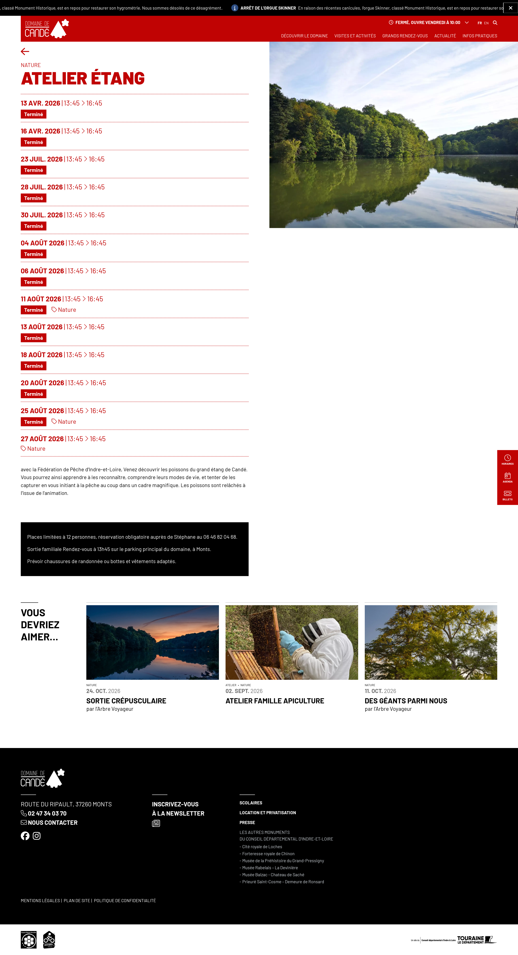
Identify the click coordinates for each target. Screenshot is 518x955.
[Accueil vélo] (49, 939)
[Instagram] (37, 835)
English (486, 23)
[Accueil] (47, 28)
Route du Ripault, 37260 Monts (66, 804)
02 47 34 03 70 (47, 813)
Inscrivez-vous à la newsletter (178, 808)
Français (480, 23)
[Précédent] (25, 51)
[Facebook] (26, 835)
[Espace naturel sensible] (29, 939)
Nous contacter (53, 822)
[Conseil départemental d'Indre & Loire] (454, 939)
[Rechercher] (495, 22)
